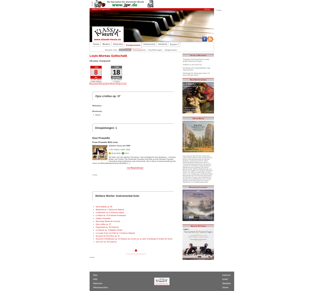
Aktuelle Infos (111, 50)
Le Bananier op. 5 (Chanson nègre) (110, 212)
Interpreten (149, 44)
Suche (174, 44)
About (95, 275)
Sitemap (207, 9)
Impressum (226, 275)
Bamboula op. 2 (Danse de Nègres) (110, 210)
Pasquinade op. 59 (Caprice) (107, 227)
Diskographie (104, 84)
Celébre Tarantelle (103, 218)
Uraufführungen (155, 50)
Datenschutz (97, 283)
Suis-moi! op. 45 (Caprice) (106, 242)
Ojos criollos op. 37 (103, 224)
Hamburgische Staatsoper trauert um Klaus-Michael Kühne (196, 74)
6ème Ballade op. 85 (104, 207)
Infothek (162, 44)
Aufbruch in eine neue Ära (192, 65)
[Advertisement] (121, 180)
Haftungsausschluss (100, 287)
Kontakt (225, 279)
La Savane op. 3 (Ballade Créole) (109, 230)
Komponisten (133, 45)
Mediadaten (226, 283)
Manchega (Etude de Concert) (108, 221)
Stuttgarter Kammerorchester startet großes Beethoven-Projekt (196, 60)
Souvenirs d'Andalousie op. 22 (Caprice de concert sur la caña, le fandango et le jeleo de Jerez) (134, 239)
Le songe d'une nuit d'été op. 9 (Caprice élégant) (115, 233)
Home (96, 44)
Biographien (125, 50)
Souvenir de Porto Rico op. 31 (108, 236)
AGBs (95, 279)
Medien (106, 44)
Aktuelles (118, 44)
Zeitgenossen (171, 50)
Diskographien (139, 50)
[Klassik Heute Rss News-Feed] (210, 41)
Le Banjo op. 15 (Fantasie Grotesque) (111, 215)
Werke (112, 84)
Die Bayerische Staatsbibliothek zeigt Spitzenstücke (196, 69)
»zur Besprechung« (135, 168)
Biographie (94, 84)
